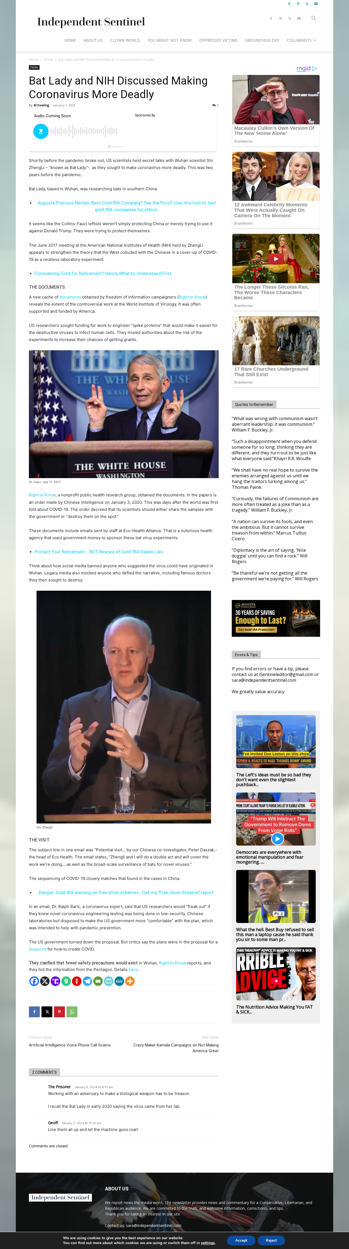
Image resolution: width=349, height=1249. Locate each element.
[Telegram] (87, 981)
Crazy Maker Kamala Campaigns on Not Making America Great (176, 1048)
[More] (130, 981)
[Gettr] (77, 981)
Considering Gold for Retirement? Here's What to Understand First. (104, 273)
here (133, 969)
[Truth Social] (55, 981)
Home (70, 40)
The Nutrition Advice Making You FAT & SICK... (274, 1009)
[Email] (98, 981)
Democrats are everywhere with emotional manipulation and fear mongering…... (269, 857)
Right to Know (192, 297)
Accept (241, 1240)
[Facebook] (289, 4)
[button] (313, 19)
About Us (93, 40)
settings (208, 1243)
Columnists (299, 40)
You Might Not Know (170, 40)
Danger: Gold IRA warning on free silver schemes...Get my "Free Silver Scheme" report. (127, 892)
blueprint (37, 949)
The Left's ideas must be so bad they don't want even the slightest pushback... (273, 779)
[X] (307, 4)
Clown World (125, 40)
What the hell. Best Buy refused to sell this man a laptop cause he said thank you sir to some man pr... (275, 934)
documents (70, 297)
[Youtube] (316, 4)
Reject (271, 1240)
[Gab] (66, 981)
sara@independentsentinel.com (153, 1225)
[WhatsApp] (72, 1011)
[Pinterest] (298, 4)
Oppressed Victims (218, 40)
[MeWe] (119, 981)
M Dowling (41, 105)
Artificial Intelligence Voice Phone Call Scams (70, 1045)
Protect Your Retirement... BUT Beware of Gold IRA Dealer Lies (99, 551)
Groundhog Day (262, 40)
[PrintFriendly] (108, 981)
